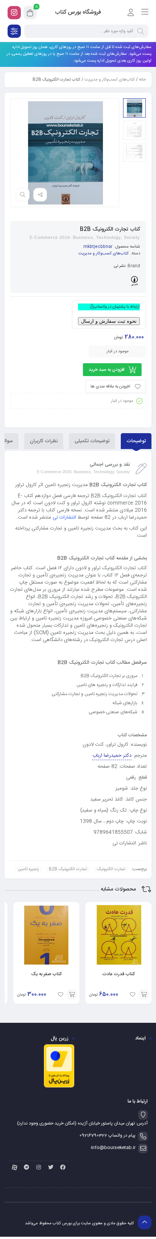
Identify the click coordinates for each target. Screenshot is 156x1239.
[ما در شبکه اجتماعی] (14, 12)
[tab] (136, 441)
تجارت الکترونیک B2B (68, 869)
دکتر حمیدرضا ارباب (111, 755)
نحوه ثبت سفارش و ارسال (109, 321)
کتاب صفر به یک (46, 974)
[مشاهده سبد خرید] (30, 14)
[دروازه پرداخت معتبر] (59, 1086)
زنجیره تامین (28, 869)
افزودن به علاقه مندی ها (110, 386)
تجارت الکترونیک (111, 869)
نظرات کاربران (44, 441)
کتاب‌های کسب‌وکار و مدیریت (109, 79)
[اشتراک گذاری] (40, 194)
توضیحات (136, 441)
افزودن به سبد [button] (144, 994)
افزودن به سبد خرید (107, 369)
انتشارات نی (64, 517)
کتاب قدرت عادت (118, 974)
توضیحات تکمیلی (92, 441)
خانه (142, 79)
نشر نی (119, 266)
